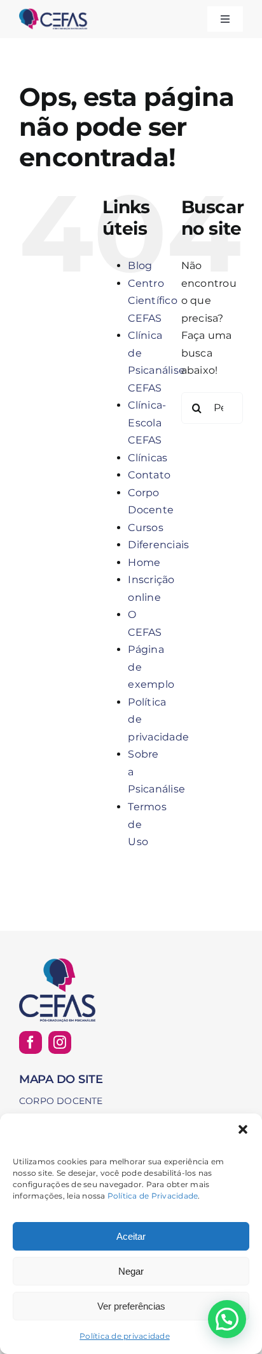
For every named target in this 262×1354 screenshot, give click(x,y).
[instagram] (59, 1042)
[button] (243, 1129)
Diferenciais (158, 545)
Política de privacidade (124, 1336)
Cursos (145, 528)
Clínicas (147, 458)
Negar (131, 1271)
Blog (140, 266)
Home (144, 562)
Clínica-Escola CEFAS (147, 422)
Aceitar (131, 1236)
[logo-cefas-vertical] (57, 961)
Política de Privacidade (152, 1195)
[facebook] (30, 1042)
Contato (149, 475)
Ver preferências (131, 1306)
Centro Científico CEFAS (152, 300)
